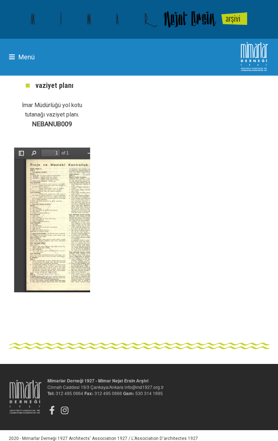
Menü (26, 57)
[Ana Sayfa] (139, 19)
